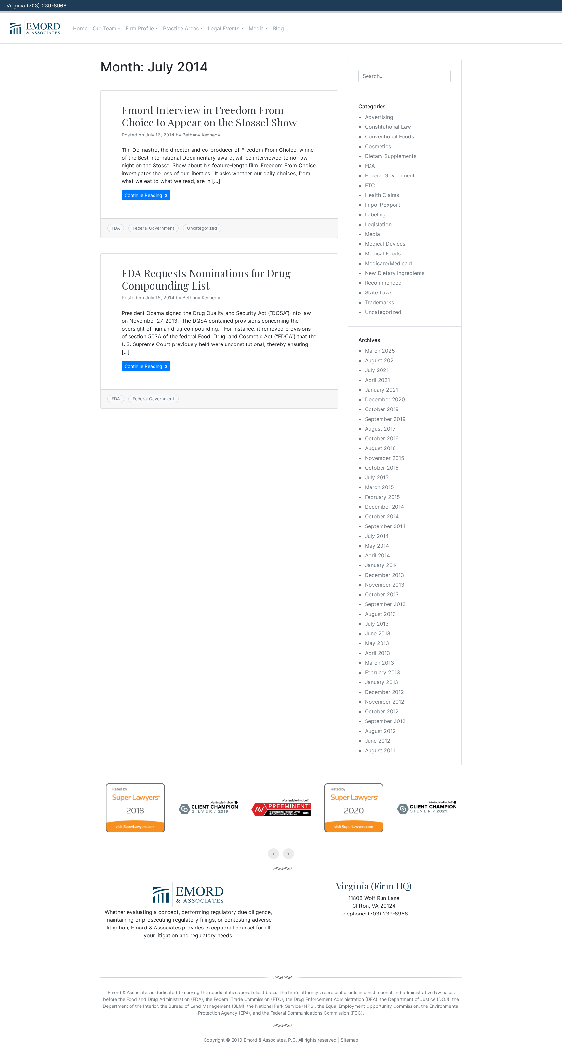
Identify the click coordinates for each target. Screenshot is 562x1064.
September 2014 (385, 526)
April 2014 (377, 555)
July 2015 (377, 477)
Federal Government (153, 228)
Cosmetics (378, 146)
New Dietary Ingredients (394, 273)
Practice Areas (181, 28)
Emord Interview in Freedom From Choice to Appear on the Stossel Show (209, 116)
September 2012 (385, 721)
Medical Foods (383, 253)
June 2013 (377, 633)
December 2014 (384, 506)
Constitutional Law (388, 126)
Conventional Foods (389, 136)
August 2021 (380, 360)
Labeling (375, 214)
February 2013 (382, 672)
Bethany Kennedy (201, 134)
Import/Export (382, 204)
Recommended (383, 282)
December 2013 (384, 575)
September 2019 (385, 419)
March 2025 (380, 350)
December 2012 (384, 692)
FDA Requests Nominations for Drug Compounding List (206, 279)
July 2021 (377, 370)
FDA (116, 228)
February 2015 (382, 497)
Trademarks (379, 302)
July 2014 (377, 536)
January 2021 (381, 389)
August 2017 (380, 428)
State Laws (378, 292)
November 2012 (384, 701)
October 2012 (382, 711)
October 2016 (382, 438)
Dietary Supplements (390, 156)
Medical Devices (385, 243)
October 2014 (382, 516)
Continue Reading (144, 195)
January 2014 (381, 565)
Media (256, 28)
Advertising (379, 117)
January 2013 (381, 682)
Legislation (378, 224)
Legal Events (223, 28)
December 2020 (385, 399)
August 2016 (380, 448)
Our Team (104, 28)
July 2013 (377, 623)
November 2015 (384, 458)
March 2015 (379, 487)
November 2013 (384, 584)
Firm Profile (140, 28)
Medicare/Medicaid (388, 263)
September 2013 (385, 604)
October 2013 (382, 594)
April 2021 (377, 380)
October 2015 (382, 467)
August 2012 (380, 731)
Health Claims (382, 195)
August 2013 (380, 614)
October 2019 (382, 409)
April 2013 (377, 653)
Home (80, 28)
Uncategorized (202, 228)
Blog (278, 28)
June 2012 (377, 740)
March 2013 (379, 662)
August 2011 (380, 750)
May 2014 (377, 545)
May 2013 (377, 643)
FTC (370, 185)
